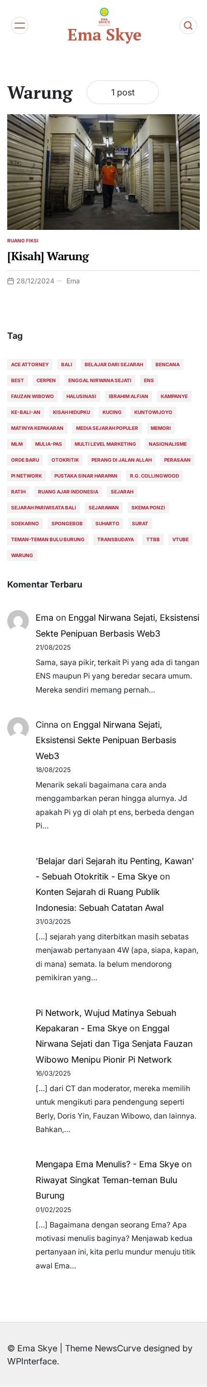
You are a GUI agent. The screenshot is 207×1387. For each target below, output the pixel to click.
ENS (149, 380)
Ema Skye (104, 35)
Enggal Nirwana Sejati (99, 380)
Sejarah (122, 491)
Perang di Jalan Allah (121, 460)
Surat (140, 523)
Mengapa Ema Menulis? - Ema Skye (107, 1164)
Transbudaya (115, 539)
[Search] (188, 25)
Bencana (167, 364)
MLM (17, 444)
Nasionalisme (168, 444)
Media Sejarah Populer (107, 428)
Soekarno (25, 523)
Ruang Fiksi (23, 240)
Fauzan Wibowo (32, 396)
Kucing (112, 412)
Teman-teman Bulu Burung (48, 539)
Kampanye (174, 396)
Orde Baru (25, 460)
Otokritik (65, 460)
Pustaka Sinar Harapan (85, 476)
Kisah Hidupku (71, 412)
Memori (161, 428)
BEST (17, 380)
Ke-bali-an (25, 412)
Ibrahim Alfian (128, 396)
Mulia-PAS (48, 444)
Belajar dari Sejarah (114, 364)
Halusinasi (81, 396)
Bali (66, 364)
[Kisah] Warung (48, 256)
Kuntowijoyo (153, 412)
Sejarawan (104, 507)
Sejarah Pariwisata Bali (43, 507)
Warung (22, 555)
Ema (73, 281)
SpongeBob (67, 523)
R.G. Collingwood (154, 476)
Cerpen (46, 380)
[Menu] (19, 25)
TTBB (153, 539)
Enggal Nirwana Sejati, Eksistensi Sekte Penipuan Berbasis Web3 (106, 740)
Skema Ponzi (148, 507)
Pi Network (26, 476)
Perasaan (177, 460)
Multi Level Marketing (105, 444)
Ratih (18, 491)
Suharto (107, 523)
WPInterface (32, 1361)
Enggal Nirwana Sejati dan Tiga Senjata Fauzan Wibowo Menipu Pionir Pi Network (114, 1044)
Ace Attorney (30, 364)
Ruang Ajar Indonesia (68, 491)
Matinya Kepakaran (37, 428)
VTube (180, 539)
